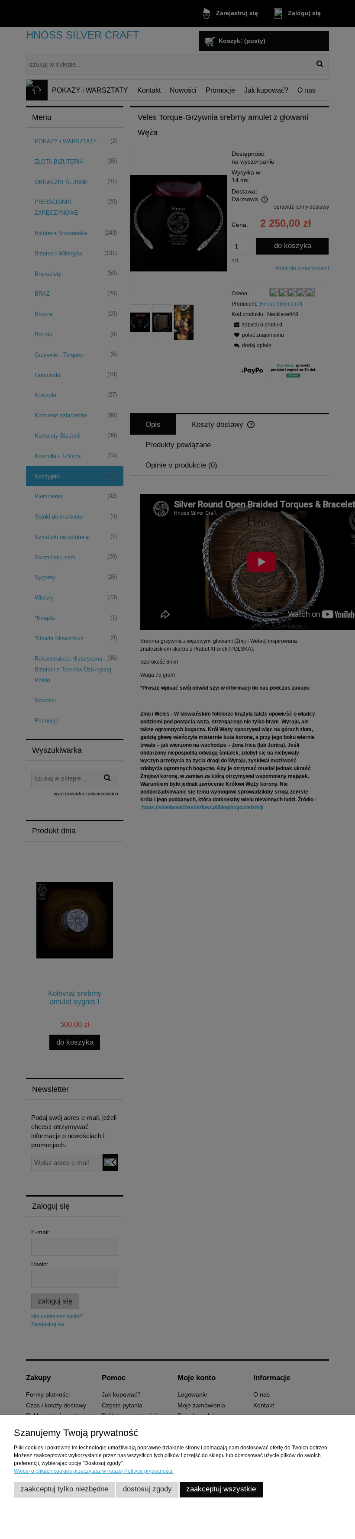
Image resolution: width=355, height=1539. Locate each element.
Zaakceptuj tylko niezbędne (64, 1489)
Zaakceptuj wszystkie (221, 1489)
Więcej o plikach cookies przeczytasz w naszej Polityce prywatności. (94, 1471)
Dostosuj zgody (147, 1489)
